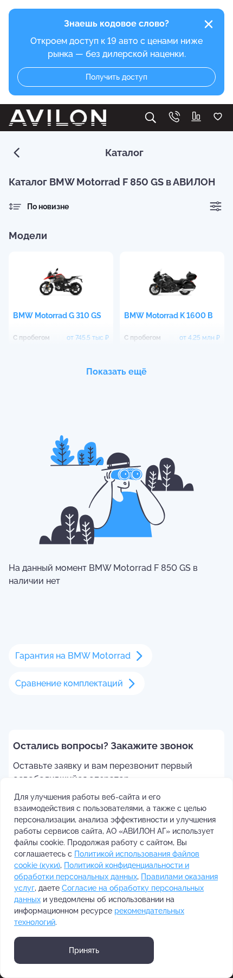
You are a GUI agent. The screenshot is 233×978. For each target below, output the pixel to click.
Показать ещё (116, 371)
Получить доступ (116, 77)
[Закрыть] (208, 24)
